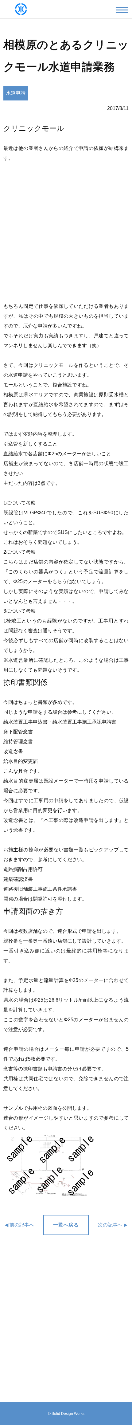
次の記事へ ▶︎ (112, 1224)
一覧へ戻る (66, 1224)
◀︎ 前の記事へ (19, 1224)
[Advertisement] (66, 232)
